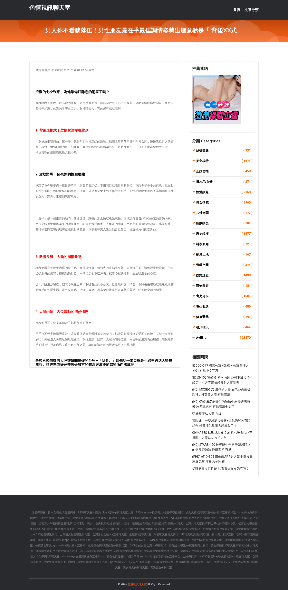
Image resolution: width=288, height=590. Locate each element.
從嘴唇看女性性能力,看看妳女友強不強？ (220, 468)
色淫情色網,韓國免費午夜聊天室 (108, 545)
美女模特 (224, 161)
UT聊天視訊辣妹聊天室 (195, 534)
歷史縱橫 (224, 234)
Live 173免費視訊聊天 (44, 534)
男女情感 (224, 202)
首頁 (236, 10)
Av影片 (224, 338)
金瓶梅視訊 (190, 556)
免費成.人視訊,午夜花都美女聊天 (189, 545)
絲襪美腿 (224, 150)
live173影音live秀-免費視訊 (184, 529)
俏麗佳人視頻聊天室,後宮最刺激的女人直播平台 (209, 551)
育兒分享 (224, 296)
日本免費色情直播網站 (62, 512)
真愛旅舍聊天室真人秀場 (92, 562)
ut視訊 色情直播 (81, 540)
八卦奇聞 (224, 213)
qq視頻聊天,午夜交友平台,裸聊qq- (131, 562)
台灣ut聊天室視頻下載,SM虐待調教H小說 (211, 523)
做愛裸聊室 (39, 512)
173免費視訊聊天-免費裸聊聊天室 (169, 540)
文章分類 (252, 10)
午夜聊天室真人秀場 (166, 534)
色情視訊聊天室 (50, 7)
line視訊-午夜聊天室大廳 (118, 512)
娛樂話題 (224, 275)
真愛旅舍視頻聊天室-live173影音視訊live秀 (119, 540)
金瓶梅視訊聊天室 (140, 534)
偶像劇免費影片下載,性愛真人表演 (57, 551)
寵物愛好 (224, 286)
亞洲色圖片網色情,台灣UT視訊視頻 (143, 529)
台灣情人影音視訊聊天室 (218, 529)
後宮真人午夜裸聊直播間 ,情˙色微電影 (62, 523)
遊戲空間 (224, 265)
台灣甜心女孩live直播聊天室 (109, 534)
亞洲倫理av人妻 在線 (207, 414)
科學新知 (224, 244)
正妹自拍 (224, 171)
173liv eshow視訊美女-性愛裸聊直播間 (160, 512)
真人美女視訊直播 (223, 534)
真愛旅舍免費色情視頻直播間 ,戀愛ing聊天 (157, 523)
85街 (209, 562)
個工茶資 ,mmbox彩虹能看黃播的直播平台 (154, 556)
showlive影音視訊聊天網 (207, 540)
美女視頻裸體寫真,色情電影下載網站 (95, 518)
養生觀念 (224, 306)
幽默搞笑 (224, 223)
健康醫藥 (224, 317)
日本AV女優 (224, 182)
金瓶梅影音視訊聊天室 (190, 562)
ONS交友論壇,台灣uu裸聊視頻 (148, 545)
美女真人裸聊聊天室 (135, 567)
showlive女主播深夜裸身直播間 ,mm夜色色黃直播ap (94, 556)
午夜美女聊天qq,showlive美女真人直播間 (60, 545)
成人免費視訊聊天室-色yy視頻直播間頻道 (211, 512)
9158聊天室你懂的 (89, 512)
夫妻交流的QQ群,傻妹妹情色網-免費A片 (144, 518)
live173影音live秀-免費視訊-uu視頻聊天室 (224, 556)
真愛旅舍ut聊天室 (161, 567)
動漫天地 (224, 254)
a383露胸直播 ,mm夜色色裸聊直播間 (194, 518)
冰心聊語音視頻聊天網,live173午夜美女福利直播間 (111, 551)
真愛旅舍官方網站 (246, 529)
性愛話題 (224, 192)
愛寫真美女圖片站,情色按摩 (161, 551)
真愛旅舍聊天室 (164, 562)
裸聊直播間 (45, 540)
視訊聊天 (224, 327)
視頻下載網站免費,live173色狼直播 (98, 529)
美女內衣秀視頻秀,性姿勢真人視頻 (108, 523)
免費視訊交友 (222, 562)
